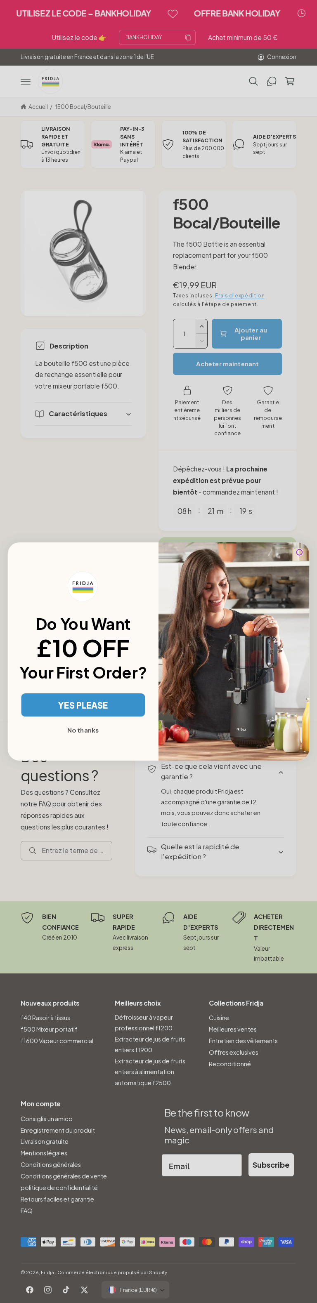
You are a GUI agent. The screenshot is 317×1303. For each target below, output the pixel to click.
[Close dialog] (299, 552)
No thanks (83, 730)
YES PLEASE (83, 705)
